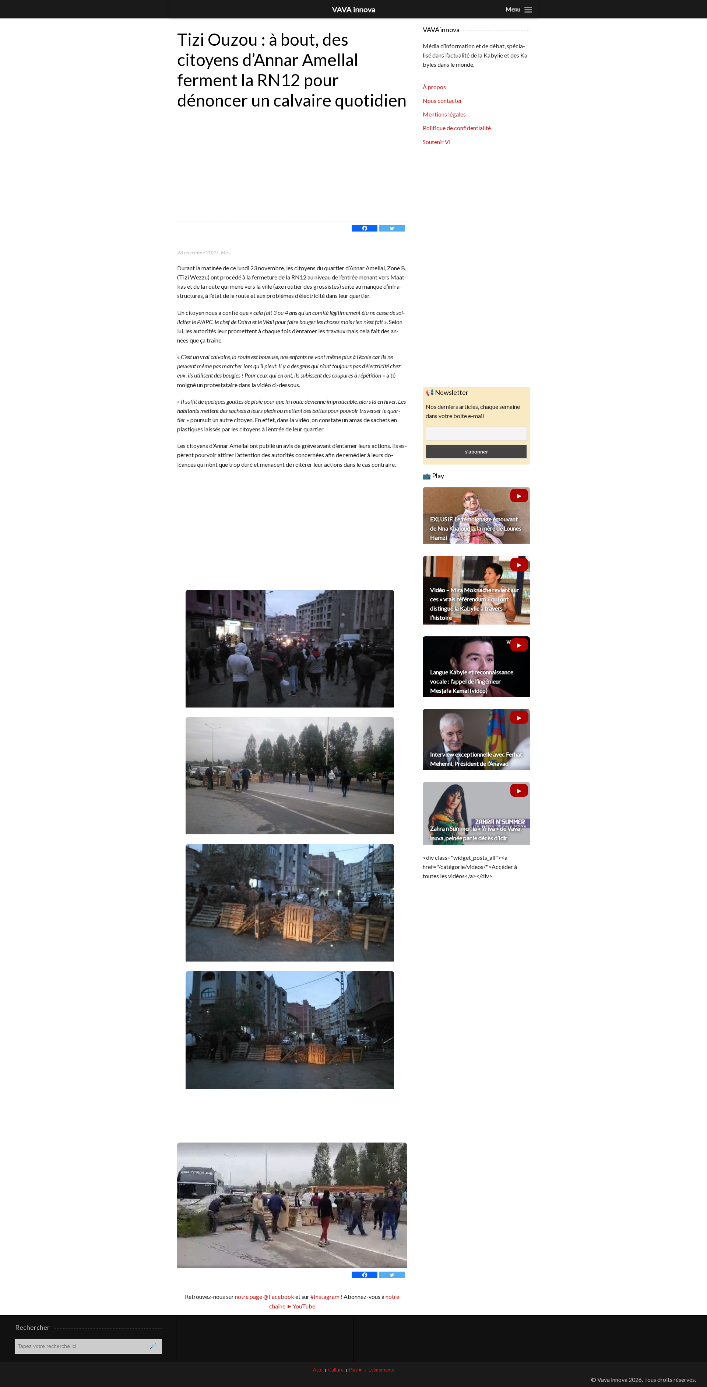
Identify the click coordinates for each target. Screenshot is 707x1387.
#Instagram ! (325, 1296)
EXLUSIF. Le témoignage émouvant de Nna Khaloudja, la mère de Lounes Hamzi (475, 528)
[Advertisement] (292, 166)
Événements (381, 1370)
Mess (226, 252)
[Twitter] (392, 228)
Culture (336, 1370)
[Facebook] (364, 228)
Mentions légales (444, 114)
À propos (434, 86)
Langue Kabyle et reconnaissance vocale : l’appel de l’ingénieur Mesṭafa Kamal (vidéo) (471, 681)
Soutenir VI (437, 141)
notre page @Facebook (264, 1296)
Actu (318, 1370)
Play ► (356, 1370)
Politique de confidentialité (457, 127)
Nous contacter (442, 100)
